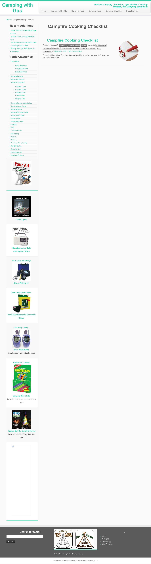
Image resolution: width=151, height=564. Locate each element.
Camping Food (77, 11)
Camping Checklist (114, 11)
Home (43, 11)
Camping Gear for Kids (19, 45)
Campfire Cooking (17, 76)
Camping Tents (20, 92)
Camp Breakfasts (21, 65)
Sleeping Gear (20, 98)
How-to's (13, 137)
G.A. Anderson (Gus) (75, 51)
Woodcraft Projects (17, 155)
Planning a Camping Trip (19, 143)
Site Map (75, 554)
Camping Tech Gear (17, 115)
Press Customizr (82, 560)
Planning (14, 140)
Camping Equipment (17, 82)
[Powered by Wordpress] (96, 559)
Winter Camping (16, 152)
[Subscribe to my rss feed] (42, 4)
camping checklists (66, 48)
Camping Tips (132, 11)
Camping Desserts (21, 68)
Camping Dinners (21, 72)
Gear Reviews (20, 95)
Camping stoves (20, 89)
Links (80, 554)
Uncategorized (15, 149)
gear (98, 48)
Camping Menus (16, 109)
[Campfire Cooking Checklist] (128, 51)
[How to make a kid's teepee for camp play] (63, 539)
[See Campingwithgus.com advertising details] (21, 174)
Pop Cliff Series (16, 146)
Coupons (14, 124)
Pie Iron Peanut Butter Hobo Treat (23, 42)
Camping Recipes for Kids (19, 112)
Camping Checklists (17, 79)
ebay (12, 127)
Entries (105, 539)
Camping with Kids (59, 11)
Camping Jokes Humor (18, 106)
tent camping (47, 51)
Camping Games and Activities (21, 103)
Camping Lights (20, 86)
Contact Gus (58, 554)
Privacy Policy (67, 554)
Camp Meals (15, 61)
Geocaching (15, 133)
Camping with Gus (17, 7)
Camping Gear (95, 11)
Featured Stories (16, 130)
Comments (106, 541)
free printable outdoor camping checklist (84, 48)
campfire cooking (101, 45)
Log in (103, 536)
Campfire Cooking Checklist (72, 40)
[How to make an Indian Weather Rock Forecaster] (85, 539)
